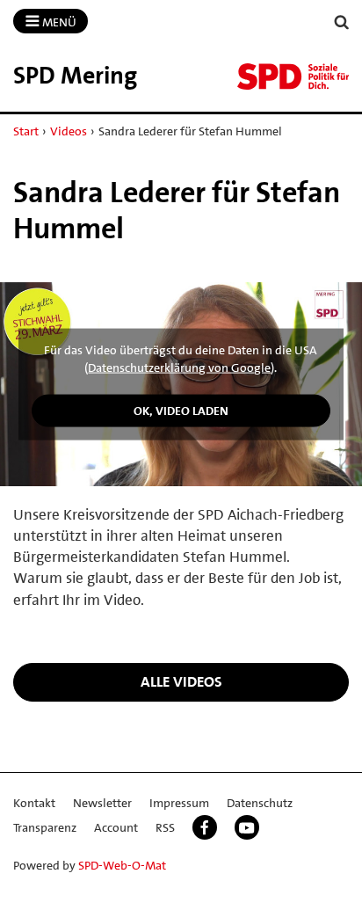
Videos (68, 131)
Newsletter (102, 803)
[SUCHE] (342, 22)
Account (116, 827)
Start (26, 131)
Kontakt (34, 803)
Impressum (179, 803)
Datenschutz (260, 803)
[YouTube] (247, 827)
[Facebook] (204, 827)
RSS (165, 827)
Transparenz (44, 827)
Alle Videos (181, 681)
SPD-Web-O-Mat (122, 865)
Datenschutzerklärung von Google (179, 367)
